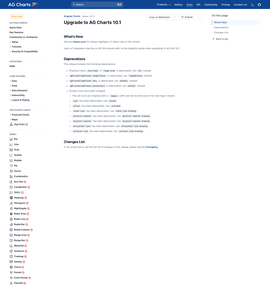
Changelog (152, 147)
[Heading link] (86, 37)
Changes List (221, 32)
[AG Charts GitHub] (259, 4)
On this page (220, 15)
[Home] (22, 4)
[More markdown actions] (175, 17)
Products (162, 4)
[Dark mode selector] (252, 4)
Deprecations (221, 27)
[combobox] (190, 17)
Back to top (222, 39)
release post (79, 41)
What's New (16, 16)
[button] (97, 4)
